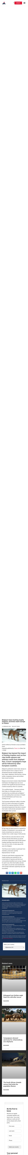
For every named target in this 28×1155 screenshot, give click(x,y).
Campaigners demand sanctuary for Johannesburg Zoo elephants (12, 1040)
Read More (6, 1001)
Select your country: (9, 944)
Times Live (17, 748)
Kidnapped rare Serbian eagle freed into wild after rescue (13, 996)
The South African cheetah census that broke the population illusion (12, 1084)
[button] (7, 873)
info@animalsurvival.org (7, 938)
